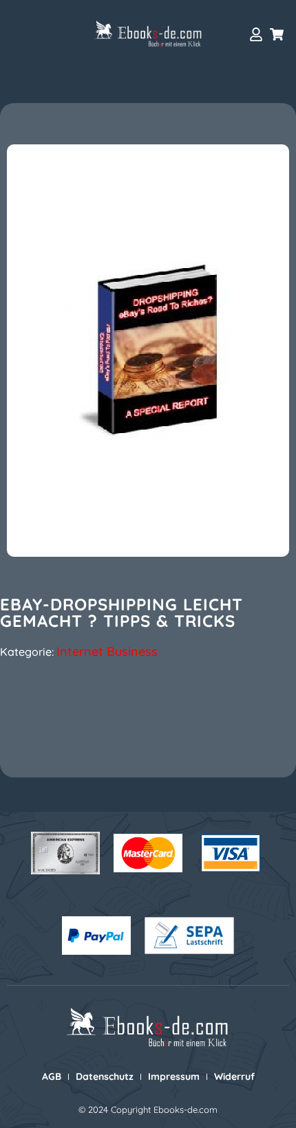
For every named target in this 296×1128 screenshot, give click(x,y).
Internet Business (107, 651)
